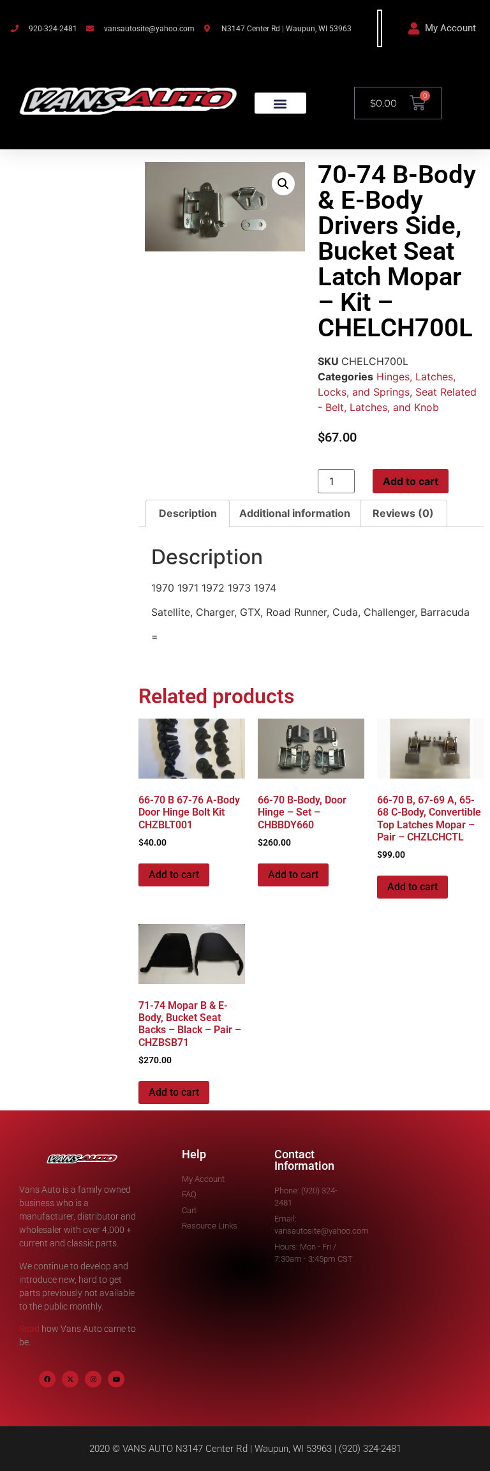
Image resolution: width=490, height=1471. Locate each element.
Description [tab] (188, 513)
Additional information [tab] (294, 513)
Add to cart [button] (174, 875)
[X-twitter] (70, 1379)
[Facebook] (47, 1379)
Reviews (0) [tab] (403, 513)
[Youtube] (116, 1379)
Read (29, 1329)
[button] (280, 103)
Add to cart (410, 481)
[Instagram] (93, 1379)
